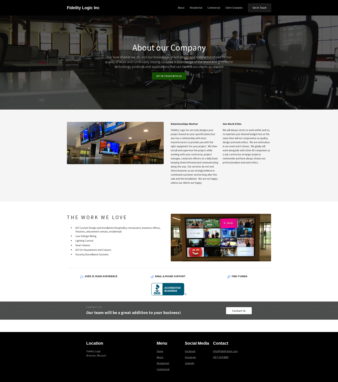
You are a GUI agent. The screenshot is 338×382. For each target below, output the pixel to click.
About (160, 357)
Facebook (190, 351)
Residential (163, 363)
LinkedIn (189, 363)
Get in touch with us (169, 76)
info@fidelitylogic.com (225, 351)
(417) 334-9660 (220, 357)
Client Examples (234, 7)
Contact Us (239, 310)
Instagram (190, 357)
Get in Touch (260, 7)
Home (160, 351)
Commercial (163, 369)
